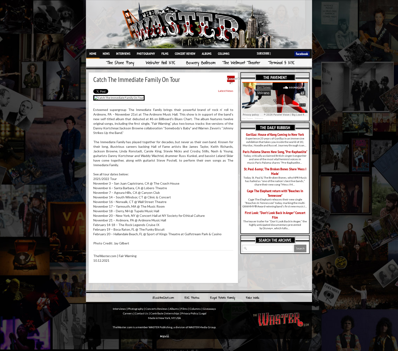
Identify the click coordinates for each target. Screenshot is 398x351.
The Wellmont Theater (241, 63)
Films (164, 54)
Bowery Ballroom (201, 63)
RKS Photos (191, 298)
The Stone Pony (120, 63)
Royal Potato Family (222, 298)
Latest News (225, 91)
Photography (146, 54)
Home (92, 54)
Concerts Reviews (156, 308)
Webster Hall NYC (160, 63)
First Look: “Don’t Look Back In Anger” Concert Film (275, 215)
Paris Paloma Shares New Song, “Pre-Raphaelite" (275, 151)
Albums (206, 54)
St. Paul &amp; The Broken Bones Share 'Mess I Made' (275, 171)
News (106, 54)
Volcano (259, 118)
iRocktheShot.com (163, 298)
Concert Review (185, 54)
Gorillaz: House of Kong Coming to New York (275, 134)
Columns (223, 54)
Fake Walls (252, 298)
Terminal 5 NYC (281, 63)
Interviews (123, 54)
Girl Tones (247, 118)
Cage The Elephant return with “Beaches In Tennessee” (275, 193)
